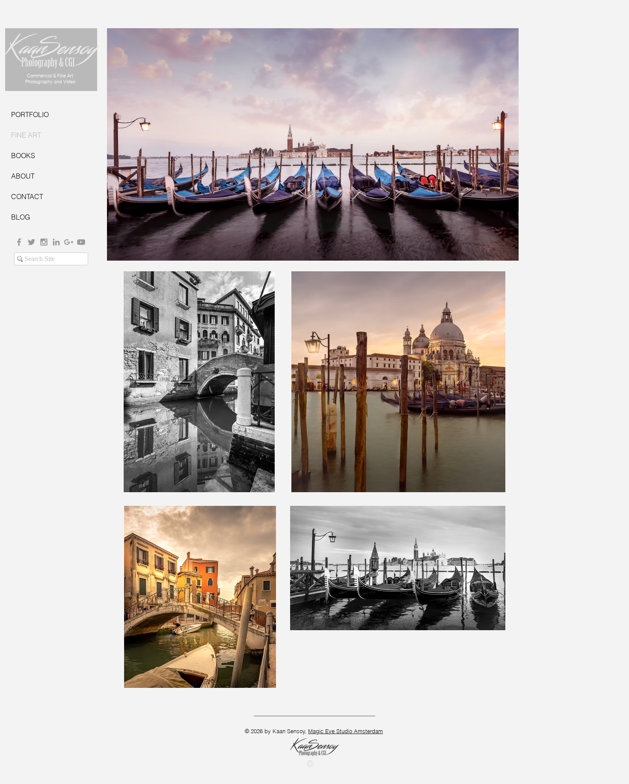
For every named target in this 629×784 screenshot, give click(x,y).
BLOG (20, 217)
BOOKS (23, 155)
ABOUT (23, 176)
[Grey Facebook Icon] (19, 242)
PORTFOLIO (30, 114)
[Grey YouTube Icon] (81, 242)
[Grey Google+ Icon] (69, 242)
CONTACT (27, 196)
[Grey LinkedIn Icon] (56, 242)
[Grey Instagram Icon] (44, 242)
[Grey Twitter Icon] (31, 242)
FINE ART (26, 135)
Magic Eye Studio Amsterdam (345, 731)
